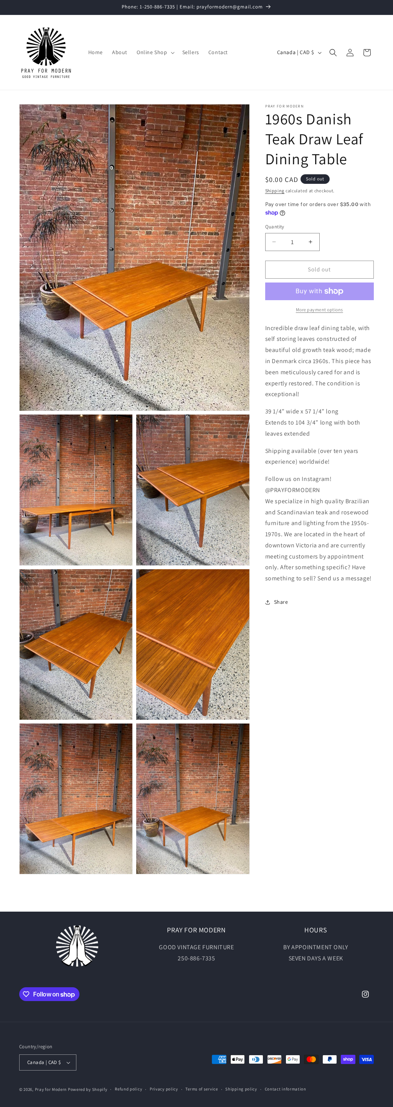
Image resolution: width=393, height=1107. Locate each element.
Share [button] (281, 601)
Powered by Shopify (87, 1089)
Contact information (285, 1089)
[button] (155, 52)
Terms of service (201, 1089)
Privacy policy (164, 1089)
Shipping (275, 190)
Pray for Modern (51, 1089)
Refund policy (128, 1089)
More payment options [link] (319, 309)
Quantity (274, 226)
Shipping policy (241, 1089)
